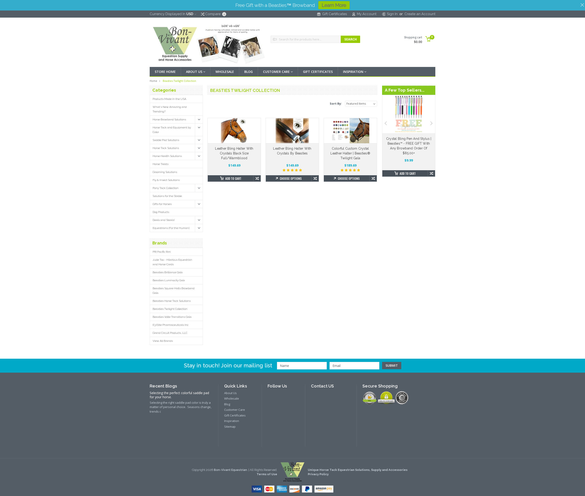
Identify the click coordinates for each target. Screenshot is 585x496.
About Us (194, 71)
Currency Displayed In (171, 14)
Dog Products (161, 212)
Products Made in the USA (169, 99)
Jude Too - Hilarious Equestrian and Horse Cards (172, 262)
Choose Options (291, 178)
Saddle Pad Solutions (166, 140)
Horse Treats (160, 164)
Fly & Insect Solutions (166, 180)
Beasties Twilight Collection (179, 80)
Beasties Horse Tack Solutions (172, 300)
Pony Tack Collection (165, 188)
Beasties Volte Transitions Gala (172, 316)
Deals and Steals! (164, 220)
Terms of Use (267, 474)
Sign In (392, 14)
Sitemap (230, 426)
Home (153, 80)
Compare (214, 14)
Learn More (334, 5)
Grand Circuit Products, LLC (170, 332)
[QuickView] (230, 130)
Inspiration (353, 71)
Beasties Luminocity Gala (169, 280)
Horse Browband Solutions (169, 119)
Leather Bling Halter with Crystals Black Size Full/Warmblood (234, 153)
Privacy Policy (318, 474)
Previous (385, 123)
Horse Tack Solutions (166, 148)
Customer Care (277, 71)
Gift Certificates (334, 14)
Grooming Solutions (165, 172)
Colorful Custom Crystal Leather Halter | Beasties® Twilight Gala (350, 153)
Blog (248, 71)
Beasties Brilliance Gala (168, 272)
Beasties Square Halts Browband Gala (173, 290)
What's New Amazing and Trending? (170, 109)
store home (165, 71)
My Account (366, 14)
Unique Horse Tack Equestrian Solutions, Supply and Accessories (357, 470)
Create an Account (419, 14)
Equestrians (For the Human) (171, 228)
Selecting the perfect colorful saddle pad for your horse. (179, 395)
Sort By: (336, 103)
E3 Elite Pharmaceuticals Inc (171, 324)
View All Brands (163, 340)
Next (431, 123)
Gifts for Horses (162, 204)
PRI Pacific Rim (162, 251)
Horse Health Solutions (167, 156)
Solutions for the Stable (167, 196)
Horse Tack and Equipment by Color (172, 130)
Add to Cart (233, 178)
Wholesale (224, 71)
